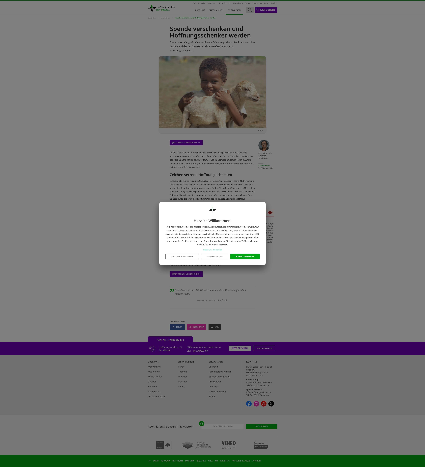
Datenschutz (217, 250)
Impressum (207, 250)
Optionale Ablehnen (182, 256)
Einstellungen (215, 256)
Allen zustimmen (245, 256)
